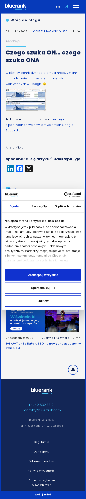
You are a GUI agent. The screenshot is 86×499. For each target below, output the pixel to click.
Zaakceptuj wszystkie (43, 274)
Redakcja (13, 41)
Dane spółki (41, 451)
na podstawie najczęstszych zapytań (34, 78)
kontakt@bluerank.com (42, 410)
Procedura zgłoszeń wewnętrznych (42, 482)
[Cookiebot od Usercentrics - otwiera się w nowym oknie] (63, 194)
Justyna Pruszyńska (55, 338)
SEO (65, 31)
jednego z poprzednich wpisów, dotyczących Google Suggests (39, 124)
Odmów (43, 300)
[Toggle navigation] (76, 6)
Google (36, 84)
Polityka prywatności (41, 470)
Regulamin (41, 442)
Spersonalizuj (40, 287)
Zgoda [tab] (14, 206)
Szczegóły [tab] (39, 206)
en (58, 6)
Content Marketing (47, 31)
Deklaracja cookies (42, 461)
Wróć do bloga (26, 20)
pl (66, 6)
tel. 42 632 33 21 (41, 405)
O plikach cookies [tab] (68, 206)
